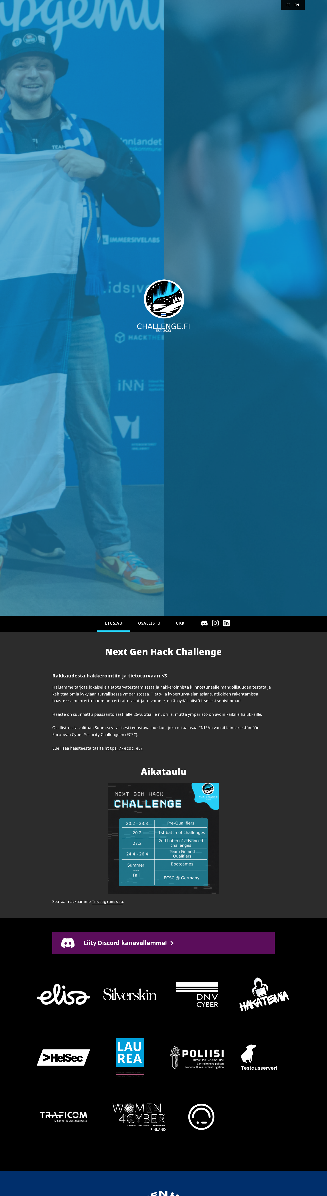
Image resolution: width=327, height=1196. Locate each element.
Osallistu (149, 623)
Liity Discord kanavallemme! (125, 943)
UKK (180, 623)
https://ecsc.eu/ (124, 748)
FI (288, 4)
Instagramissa (107, 901)
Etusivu (114, 623)
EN (297, 4)
